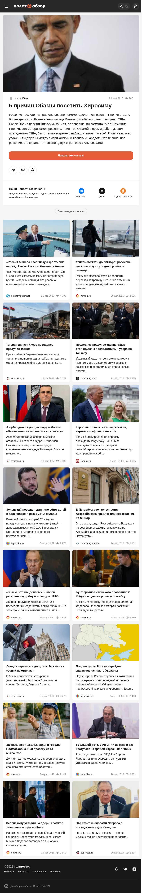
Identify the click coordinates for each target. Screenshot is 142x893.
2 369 (63, 852)
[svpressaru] (8, 378)
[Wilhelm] (11, 98)
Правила (55, 871)
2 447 (63, 774)
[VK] (125, 869)
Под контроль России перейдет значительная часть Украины (98, 668)
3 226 (133, 378)
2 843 (63, 617)
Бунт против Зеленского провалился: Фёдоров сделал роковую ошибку (103, 594)
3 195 (63, 460)
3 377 (63, 378)
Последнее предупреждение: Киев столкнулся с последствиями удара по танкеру (104, 349)
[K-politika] (8, 543)
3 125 (133, 460)
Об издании (39, 871)
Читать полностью (71, 155)
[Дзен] (134, 869)
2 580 (133, 617)
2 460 (133, 696)
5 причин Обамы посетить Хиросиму (60, 105)
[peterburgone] (77, 378)
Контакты (23, 871)
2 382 (133, 774)
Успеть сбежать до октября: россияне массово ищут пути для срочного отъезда (103, 266)
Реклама (9, 871)
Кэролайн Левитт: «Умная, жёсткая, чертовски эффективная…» (101, 429)
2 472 (63, 696)
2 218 (133, 852)
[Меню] (6, 6)
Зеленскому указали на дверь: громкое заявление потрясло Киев (34, 825)
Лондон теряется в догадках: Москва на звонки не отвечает (35, 668)
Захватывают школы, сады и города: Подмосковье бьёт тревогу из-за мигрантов (33, 749)
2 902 (133, 543)
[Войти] (135, 6)
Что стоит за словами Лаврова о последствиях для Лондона (99, 825)
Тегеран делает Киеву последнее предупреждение (29, 347)
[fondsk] (77, 461)
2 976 (63, 543)
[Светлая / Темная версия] (124, 6)
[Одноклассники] (116, 869)
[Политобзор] (29, 6)
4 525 (133, 296)
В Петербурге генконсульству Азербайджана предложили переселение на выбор (105, 514)
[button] (13, 170)
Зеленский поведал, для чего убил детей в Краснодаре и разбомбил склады (36, 511)
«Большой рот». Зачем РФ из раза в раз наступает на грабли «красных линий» (104, 747)
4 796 (63, 296)
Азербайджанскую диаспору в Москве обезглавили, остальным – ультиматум (34, 429)
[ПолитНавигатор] (8, 296)
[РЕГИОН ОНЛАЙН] (77, 296)
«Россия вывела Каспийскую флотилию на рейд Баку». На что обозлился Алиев (35, 264)
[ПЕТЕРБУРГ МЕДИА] (77, 543)
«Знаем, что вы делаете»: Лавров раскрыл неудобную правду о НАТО (32, 594)
